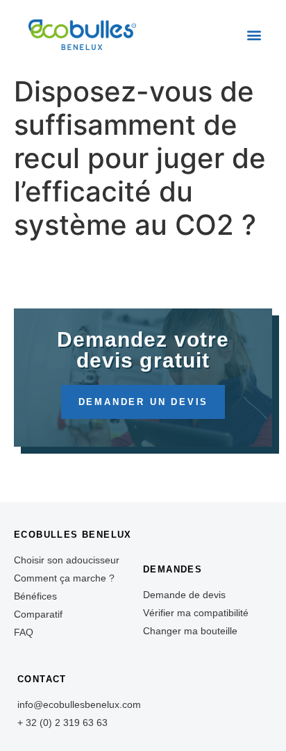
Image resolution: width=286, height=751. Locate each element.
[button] (253, 35)
